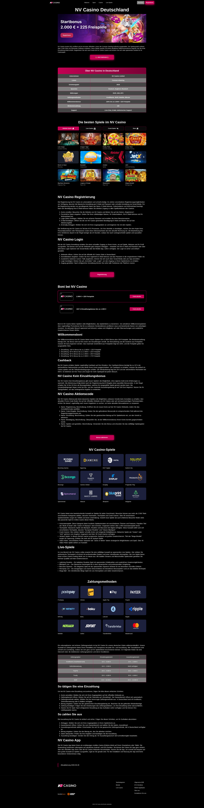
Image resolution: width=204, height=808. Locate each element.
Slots (134, 128)
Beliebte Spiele (67, 128)
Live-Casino (89, 128)
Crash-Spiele (112, 128)
